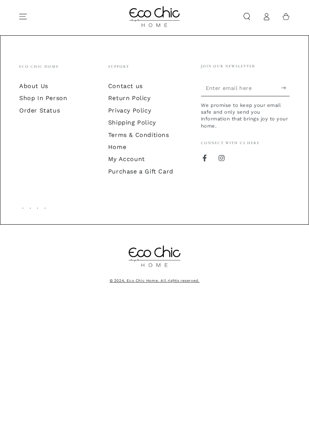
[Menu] (23, 16)
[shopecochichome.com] (154, 267)
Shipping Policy (132, 122)
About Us (33, 86)
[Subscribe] (285, 87)
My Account (126, 159)
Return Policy (129, 98)
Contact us (125, 86)
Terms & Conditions (138, 134)
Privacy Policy (129, 110)
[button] (247, 16)
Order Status (39, 110)
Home (117, 147)
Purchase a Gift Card (140, 171)
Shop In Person (43, 98)
